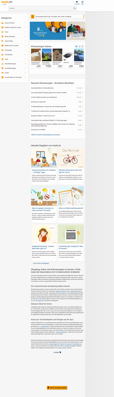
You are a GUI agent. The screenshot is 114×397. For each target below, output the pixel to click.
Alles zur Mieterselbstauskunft (71, 208)
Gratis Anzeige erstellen (58, 388)
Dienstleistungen (10, 64)
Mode (39, 307)
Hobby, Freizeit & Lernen (13, 27)
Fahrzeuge (8, 50)
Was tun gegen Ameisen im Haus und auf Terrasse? (43, 209)
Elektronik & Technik (11, 45)
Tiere (6, 32)
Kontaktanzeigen (10, 68)
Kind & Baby (9, 41)
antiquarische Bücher (76, 291)
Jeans (52, 311)
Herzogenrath (40, 300)
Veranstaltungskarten (62, 332)
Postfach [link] (77, 4)
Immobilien (8, 55)
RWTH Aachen (62, 348)
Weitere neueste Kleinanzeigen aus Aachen (45, 134)
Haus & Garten (10, 23)
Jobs (6, 59)
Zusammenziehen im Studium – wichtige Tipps (44, 171)
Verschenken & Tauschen (13, 77)
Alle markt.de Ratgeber (41, 263)
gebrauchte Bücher (61, 291)
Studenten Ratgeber (70, 346)
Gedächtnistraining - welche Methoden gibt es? (43, 247)
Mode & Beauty (10, 36)
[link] (36, 58)
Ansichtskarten (44, 326)
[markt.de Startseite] (6, 2)
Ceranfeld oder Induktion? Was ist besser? (71, 247)
